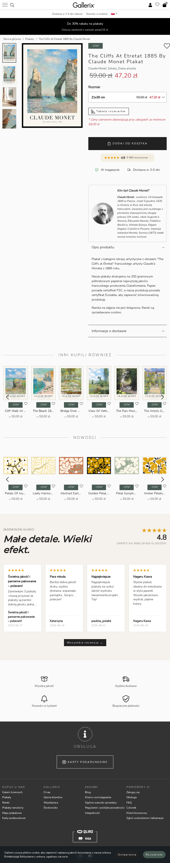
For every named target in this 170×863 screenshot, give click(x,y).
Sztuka (112, 69)
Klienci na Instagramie (98, 797)
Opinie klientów (53, 797)
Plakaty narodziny (12, 807)
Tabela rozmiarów (110, 111)
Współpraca (51, 802)
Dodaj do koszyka (130, 143)
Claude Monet (97, 69)
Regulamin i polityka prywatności (105, 807)
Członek (131, 807)
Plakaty (6, 797)
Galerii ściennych (12, 792)
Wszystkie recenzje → (85, 642)
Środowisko (51, 807)
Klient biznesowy (136, 813)
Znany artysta (127, 69)
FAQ (129, 802)
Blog (88, 792)
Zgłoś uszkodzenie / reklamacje (144, 818)
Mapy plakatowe (12, 813)
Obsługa (131, 797)
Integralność (92, 813)
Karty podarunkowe (88, 762)
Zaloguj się (132, 792)
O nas (47, 792)
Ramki (6, 802)
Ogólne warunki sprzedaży (101, 802)
